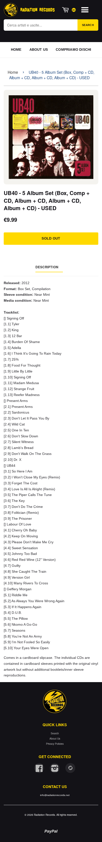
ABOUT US (38, 49)
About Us (55, 738)
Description (46, 267)
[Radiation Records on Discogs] (70, 768)
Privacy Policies (55, 743)
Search (88, 25)
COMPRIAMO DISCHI (73, 49)
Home (13, 72)
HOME (16, 49)
